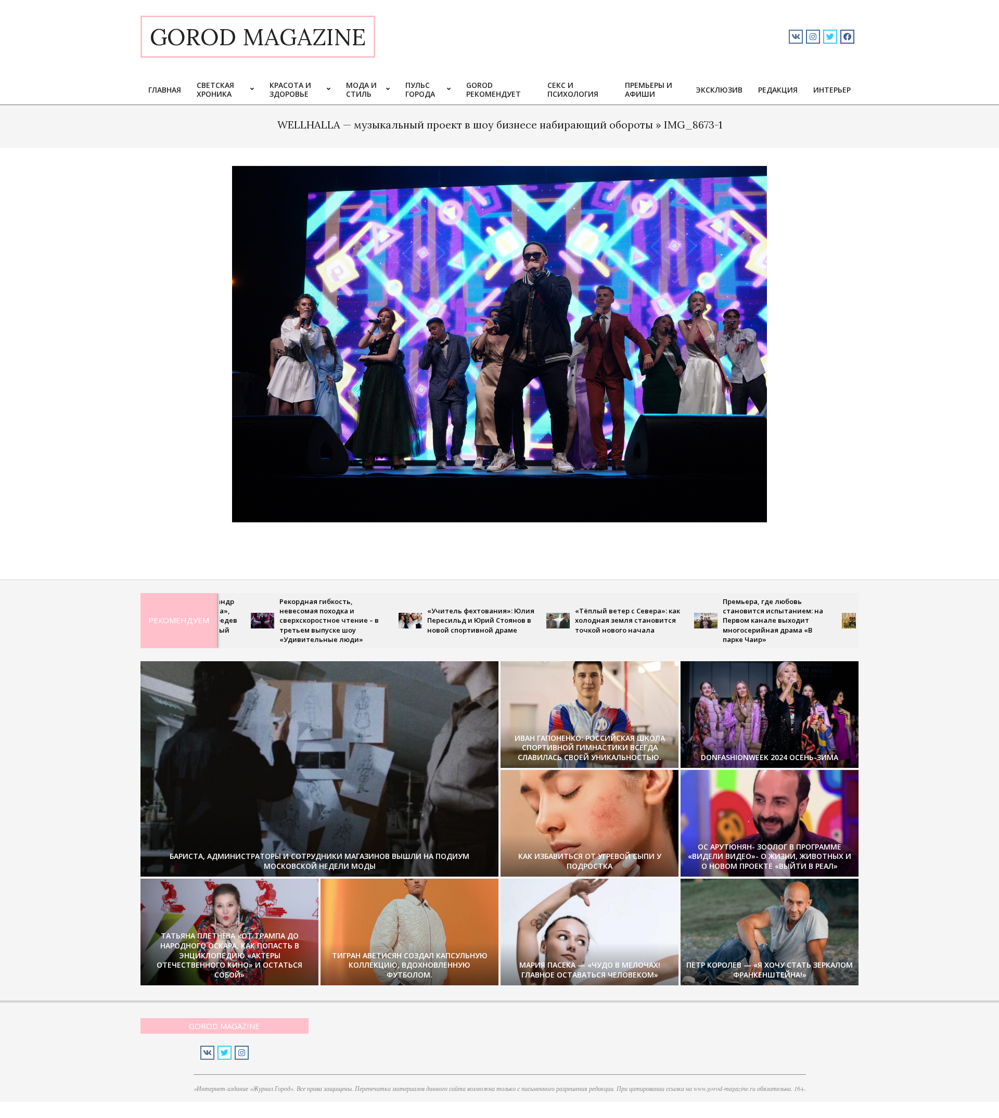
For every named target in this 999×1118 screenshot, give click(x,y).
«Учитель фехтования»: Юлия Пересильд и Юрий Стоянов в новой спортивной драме (410, 620)
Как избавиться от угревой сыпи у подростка (589, 861)
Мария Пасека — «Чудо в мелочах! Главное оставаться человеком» (589, 970)
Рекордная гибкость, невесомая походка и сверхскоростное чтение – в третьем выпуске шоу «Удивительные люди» (258, 620)
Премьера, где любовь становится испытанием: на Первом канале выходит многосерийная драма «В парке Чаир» (702, 620)
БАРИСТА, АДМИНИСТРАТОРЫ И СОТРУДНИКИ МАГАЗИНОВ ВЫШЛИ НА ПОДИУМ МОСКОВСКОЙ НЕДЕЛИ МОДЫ (319, 861)
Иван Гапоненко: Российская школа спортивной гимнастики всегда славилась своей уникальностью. (590, 747)
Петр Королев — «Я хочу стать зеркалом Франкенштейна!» (769, 970)
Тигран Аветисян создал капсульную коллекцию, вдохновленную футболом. (410, 965)
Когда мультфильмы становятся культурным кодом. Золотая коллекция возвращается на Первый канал (847, 620)
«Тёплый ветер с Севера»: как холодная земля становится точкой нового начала (556, 620)
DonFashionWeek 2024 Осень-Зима (769, 757)
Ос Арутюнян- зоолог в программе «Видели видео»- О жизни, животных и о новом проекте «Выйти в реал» (769, 856)
